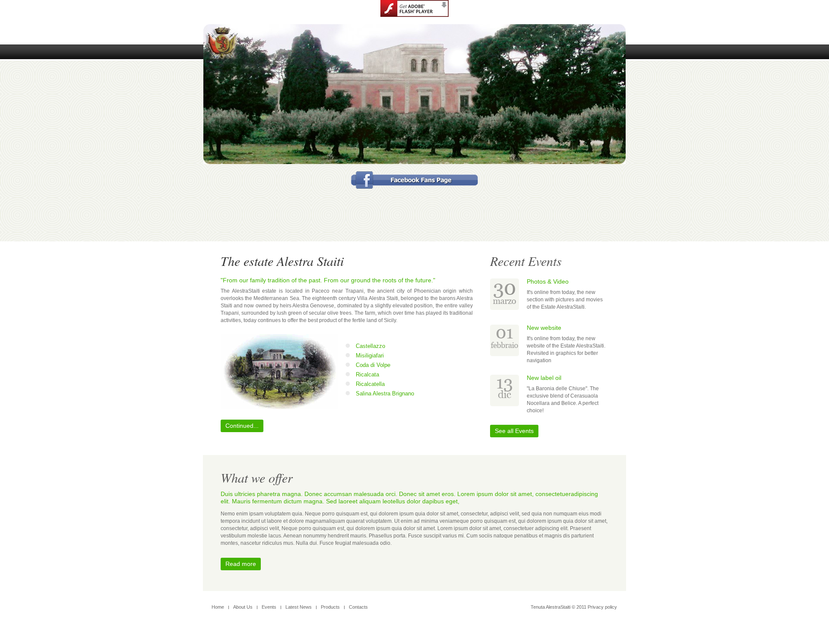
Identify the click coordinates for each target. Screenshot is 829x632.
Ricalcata (367, 374)
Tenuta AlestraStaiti (550, 607)
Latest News (298, 607)
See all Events (514, 430)
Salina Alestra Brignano (385, 393)
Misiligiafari (370, 355)
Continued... (242, 425)
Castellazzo (370, 346)
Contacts (358, 607)
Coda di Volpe (373, 365)
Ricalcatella (370, 384)
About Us (243, 607)
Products (330, 607)
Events (269, 607)
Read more (240, 563)
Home (218, 607)
